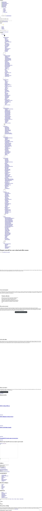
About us (3, 28)
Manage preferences (2, 510)
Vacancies (3, 487)
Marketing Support (4, 495)
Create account (5, 12)
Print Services (3, 494)
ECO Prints (6, 238)
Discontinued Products (8, 243)
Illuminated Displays (4, 479)
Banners (6, 89)
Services (4, 9)
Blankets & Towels (7, 207)
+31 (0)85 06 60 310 (8, 15)
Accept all (10, 510)
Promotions (6, 50)
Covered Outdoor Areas (8, 72)
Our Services (3, 493)
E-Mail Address (2, 20)
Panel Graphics (7, 235)
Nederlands (6, 3)
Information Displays (7, 95)
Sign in (4, 11)
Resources (3, 496)
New (5, 42)
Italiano (5, 5)
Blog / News (3, 486)
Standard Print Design (8, 209)
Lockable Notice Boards (8, 143)
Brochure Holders (7, 99)
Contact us (4, 10)
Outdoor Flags (7, 60)
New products (8, 252)
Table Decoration (7, 196)
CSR (2, 485)
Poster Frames (3, 477)
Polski (5, 6)
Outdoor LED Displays (8, 116)
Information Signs (7, 146)
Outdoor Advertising (7, 55)
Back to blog (1, 393)
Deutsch (5, 2)
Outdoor (3, 476)
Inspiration (4, 252)
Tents (5, 69)
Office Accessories (7, 152)
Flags (5, 92)
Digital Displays (4, 480)
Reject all (7, 510)
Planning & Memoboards (8, 199)
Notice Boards (7, 178)
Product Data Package (4, 497)
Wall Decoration (7, 192)
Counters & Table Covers (8, 86)
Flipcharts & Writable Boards (8, 137)
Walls (5, 80)
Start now (1, 443)
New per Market (7, 45)
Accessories (6, 102)
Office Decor (6, 149)
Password (4, 21)
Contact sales (4, 443)
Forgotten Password (5, 21)
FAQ (2, 488)
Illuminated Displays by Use (8, 119)
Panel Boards (6, 185)
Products (4, 8)
